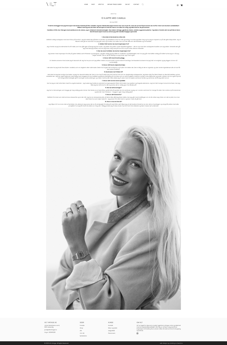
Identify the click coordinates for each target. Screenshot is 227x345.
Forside (82, 325)
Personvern (111, 333)
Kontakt (110, 325)
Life (81, 331)
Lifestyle (113, 14)
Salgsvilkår (111, 331)
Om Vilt (82, 333)
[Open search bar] (143, 4)
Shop (81, 328)
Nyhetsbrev (83, 336)
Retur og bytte (112, 328)
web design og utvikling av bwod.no (171, 343)
